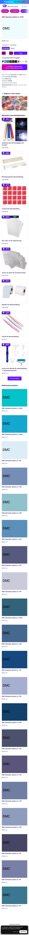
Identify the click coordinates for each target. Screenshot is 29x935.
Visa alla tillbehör (14, 378)
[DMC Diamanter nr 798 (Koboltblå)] (14, 633)
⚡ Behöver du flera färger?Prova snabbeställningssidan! (14, 67)
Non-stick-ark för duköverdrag (11, 240)
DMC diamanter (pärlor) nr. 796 (11, 722)
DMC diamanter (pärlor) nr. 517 (11, 906)
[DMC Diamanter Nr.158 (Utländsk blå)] (14, 738)
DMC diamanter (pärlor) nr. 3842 (12, 618)
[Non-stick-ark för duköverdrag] (14, 227)
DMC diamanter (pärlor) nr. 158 (11, 748)
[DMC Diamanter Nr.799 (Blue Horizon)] (14, 476)
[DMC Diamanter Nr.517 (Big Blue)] (14, 895)
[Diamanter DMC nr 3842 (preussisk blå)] (14, 607)
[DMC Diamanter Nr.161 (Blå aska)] (14, 869)
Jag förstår (23, 931)
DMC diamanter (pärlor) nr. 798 (11, 644)
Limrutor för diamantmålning (11, 209)
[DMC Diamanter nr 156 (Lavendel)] (14, 686)
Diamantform (5, 45)
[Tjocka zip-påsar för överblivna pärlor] (14, 259)
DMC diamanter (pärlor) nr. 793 (11, 801)
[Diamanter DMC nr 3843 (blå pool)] (14, 424)
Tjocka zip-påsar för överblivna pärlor (14, 272)
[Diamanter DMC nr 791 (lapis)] (14, 843)
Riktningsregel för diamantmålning (12, 177)
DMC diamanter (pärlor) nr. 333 (12, 775)
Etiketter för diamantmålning (11, 304)
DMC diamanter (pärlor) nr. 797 (11, 670)
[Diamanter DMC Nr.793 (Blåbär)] (14, 790)
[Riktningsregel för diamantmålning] (14, 163)
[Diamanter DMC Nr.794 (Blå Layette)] (14, 817)
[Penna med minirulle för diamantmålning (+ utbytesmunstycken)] (14, 355)
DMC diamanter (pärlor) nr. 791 (11, 853)
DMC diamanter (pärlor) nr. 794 (11, 827)
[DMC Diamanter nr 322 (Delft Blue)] (14, 528)
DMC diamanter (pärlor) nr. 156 (11, 696)
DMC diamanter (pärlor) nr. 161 (11, 879)
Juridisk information (14, 924)
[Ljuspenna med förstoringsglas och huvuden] (14, 129)
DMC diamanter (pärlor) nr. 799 (11, 487)
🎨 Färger (5, 11)
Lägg (20, 53)
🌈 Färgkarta (14, 11)
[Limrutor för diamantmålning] (14, 195)
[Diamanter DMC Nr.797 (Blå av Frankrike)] (14, 659)
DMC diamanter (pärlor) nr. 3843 (12, 434)
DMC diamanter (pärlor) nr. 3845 (12, 408)
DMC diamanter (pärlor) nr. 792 (11, 565)
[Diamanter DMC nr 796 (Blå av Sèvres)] (14, 712)
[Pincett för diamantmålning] (14, 323)
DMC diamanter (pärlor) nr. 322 (12, 539)
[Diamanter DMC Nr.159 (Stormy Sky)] (14, 581)
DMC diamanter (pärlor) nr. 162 (11, 460)
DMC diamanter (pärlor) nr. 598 (12, 513)
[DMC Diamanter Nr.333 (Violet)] (14, 764)
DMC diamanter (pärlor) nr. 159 (11, 591)
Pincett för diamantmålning (10, 336)
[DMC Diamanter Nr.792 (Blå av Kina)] (14, 555)
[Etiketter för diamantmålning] (14, 291)
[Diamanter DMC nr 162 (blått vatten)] (14, 450)
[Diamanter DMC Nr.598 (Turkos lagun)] (14, 502)
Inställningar (16, 931)
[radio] (5, 48)
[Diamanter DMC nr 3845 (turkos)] (14, 398)
